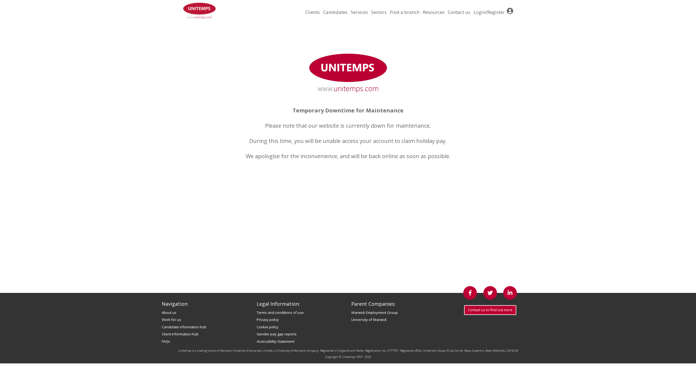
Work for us (171, 319)
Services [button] (359, 12)
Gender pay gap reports (277, 334)
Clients (312, 12)
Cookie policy (267, 326)
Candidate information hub (184, 326)
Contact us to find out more (490, 309)
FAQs (166, 341)
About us (169, 312)
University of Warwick (369, 319)
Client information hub (180, 334)
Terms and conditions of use (280, 312)
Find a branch (405, 12)
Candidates (335, 12)
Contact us (459, 12)
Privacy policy (268, 319)
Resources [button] (434, 12)
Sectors (379, 12)
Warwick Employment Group (374, 312)
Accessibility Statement (275, 341)
